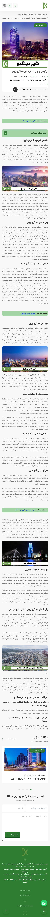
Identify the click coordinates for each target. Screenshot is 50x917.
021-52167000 (25, 891)
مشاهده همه (11, 739)
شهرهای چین (25, 18)
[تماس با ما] (44, 911)
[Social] (25, 913)
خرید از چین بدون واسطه (25, 510)
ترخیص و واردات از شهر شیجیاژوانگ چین (28, 778)
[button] (31, 789)
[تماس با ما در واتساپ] (44, 903)
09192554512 (25, 895)
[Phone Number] (15, 5)
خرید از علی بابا (29, 120)
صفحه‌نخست (41, 18)
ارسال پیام (14, 834)
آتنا (37, 76)
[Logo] (45, 5)
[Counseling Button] (9, 5)
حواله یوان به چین (28, 313)
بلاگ (33, 18)
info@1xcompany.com (25, 906)
